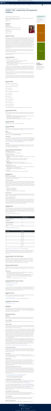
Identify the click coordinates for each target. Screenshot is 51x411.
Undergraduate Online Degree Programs (41, 33)
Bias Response (10, 351)
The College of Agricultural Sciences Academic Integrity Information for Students (21, 345)
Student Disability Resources (25, 382)
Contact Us (38, 22)
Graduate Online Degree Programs (41, 51)
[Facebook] (21, 408)
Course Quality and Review (40, 19)
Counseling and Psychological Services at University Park (13, 374)
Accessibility (26, 410)
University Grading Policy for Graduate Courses (16, 248)
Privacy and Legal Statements (18, 410)
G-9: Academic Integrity (16, 329)
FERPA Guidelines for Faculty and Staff (17, 355)
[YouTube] (29, 408)
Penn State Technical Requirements (30, 268)
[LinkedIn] (27, 408)
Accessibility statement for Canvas (11, 303)
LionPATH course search (41, 68)
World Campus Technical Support (11, 284)
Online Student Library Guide (26, 260)
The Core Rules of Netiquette (24, 310)
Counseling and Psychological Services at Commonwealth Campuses (15, 375)
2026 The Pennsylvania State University (32, 410)
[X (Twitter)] (23, 408)
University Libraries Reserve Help (9, 141)
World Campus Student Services (11, 297)
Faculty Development (39, 20)
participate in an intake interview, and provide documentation (26, 385)
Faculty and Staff (9, 8)
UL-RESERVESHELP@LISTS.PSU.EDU (18, 141)
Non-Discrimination (23, 410)
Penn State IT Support (9, 285)
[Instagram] (25, 408)
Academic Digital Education (14, 8)
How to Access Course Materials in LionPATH (28, 129)
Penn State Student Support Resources (11, 298)
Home (6, 8)
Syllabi (18, 8)
